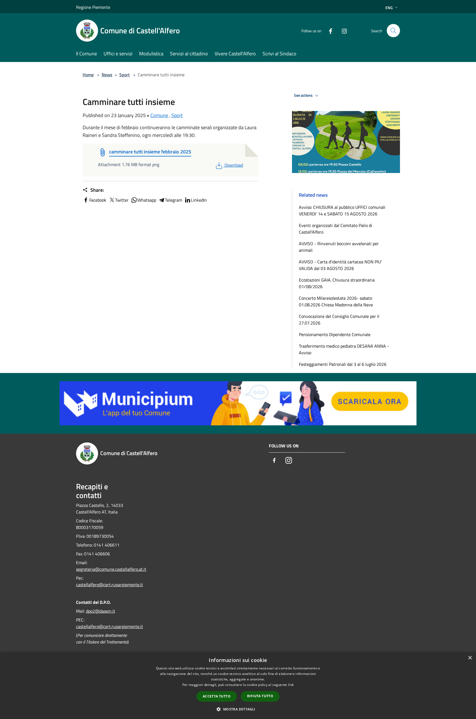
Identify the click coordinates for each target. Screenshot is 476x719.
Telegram (173, 200)
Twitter (122, 200)
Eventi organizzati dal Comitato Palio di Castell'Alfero (335, 228)
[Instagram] (342, 30)
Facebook (97, 200)
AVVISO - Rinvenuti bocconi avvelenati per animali (339, 246)
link (291, 684)
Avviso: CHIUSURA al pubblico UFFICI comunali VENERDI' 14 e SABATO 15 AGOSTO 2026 (342, 210)
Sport (124, 74)
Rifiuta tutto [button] (260, 696)
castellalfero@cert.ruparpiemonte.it (109, 584)
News (107, 74)
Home (88, 74)
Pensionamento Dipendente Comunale (334, 334)
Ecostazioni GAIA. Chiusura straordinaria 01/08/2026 (337, 283)
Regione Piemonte (93, 7)
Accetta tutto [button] (217, 696)
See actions (303, 95)
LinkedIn (199, 200)
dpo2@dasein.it (100, 611)
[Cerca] (393, 30)
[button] (238, 709)
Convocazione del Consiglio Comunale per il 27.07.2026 (339, 319)
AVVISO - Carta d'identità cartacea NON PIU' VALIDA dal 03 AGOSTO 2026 (340, 265)
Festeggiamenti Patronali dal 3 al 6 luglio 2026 (342, 364)
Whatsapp (146, 200)
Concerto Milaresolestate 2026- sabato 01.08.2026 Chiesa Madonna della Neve (336, 301)
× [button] (470, 658)
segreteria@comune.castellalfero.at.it (111, 569)
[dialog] (238, 685)
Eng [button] (389, 7)
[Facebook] (328, 30)
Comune (159, 115)
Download (233, 165)
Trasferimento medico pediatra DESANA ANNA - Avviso (344, 349)
